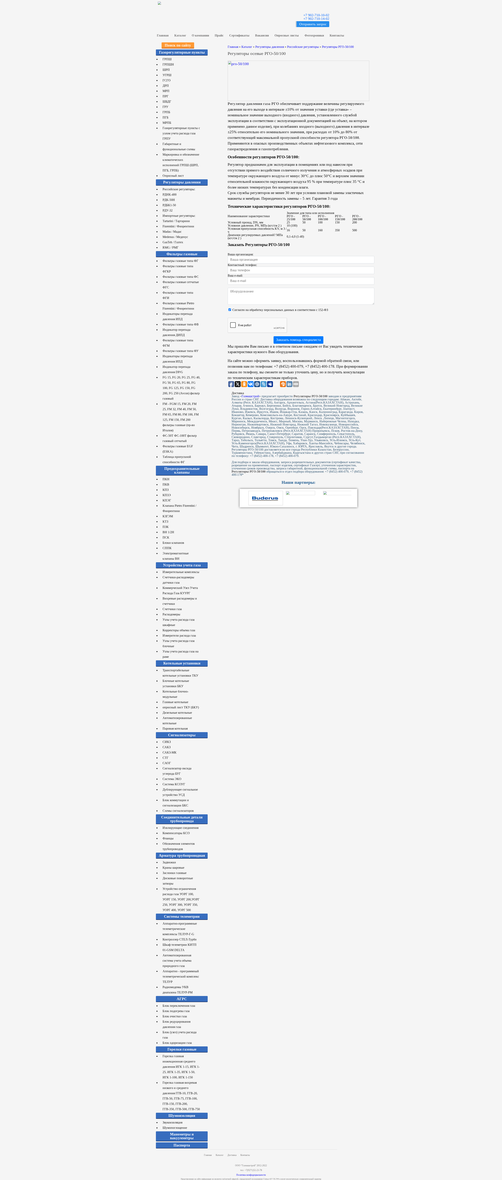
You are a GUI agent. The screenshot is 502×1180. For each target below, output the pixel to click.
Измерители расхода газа (179, 635)
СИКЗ (167, 742)
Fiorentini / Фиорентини (178, 226)
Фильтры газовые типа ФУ (180, 351)
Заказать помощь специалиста (298, 340)
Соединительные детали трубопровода (182, 819)
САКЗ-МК (169, 752)
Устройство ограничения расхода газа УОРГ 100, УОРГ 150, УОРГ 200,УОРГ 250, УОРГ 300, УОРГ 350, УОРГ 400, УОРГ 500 (181, 899)
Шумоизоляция (181, 1115)
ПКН (166, 479)
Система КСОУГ (174, 784)
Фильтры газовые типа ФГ (180, 260)
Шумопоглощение (175, 1127)
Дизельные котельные (177, 712)
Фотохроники (314, 35)
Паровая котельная (175, 728)
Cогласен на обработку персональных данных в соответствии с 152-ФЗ (280, 310)
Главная (163, 35)
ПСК (166, 537)
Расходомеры (171, 614)
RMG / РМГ (170, 247)
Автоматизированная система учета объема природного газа (177, 961)
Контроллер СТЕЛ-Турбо (179, 939)
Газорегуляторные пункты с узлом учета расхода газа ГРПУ (181, 133)
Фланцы (168, 838)
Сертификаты (239, 35)
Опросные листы (287, 35)
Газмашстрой (250, 396)
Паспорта (182, 1145)
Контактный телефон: (242, 265)
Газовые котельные (175, 702)
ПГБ (165, 117)
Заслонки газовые (174, 873)
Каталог (180, 35)
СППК (167, 548)
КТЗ (165, 521)
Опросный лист (173, 175)
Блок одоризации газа (177, 1042)
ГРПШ (167, 59)
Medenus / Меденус (175, 237)
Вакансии (262, 35)
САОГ (167, 763)
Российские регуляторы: (179, 189)
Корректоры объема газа (179, 630)
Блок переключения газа (179, 1005)
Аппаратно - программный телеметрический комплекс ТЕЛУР (181, 976)
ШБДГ (167, 101)
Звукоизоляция (172, 1122)
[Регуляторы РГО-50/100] (298, 81)
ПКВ (166, 484)
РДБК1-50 (169, 205)
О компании (200, 35)
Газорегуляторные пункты (182, 52)
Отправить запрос (312, 24)
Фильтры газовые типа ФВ (181, 324)
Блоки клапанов (173, 542)
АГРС (182, 999)
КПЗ (166, 489)
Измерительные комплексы (181, 572)
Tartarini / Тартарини (176, 221)
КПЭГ (167, 500)
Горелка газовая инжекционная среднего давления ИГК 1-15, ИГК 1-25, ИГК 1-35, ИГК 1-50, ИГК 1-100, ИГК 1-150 (181, 1066)
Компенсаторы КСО (176, 833)
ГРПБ (166, 112)
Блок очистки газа (175, 1016)
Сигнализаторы (182, 735)
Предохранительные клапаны (181, 470)
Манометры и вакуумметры (182, 1136)
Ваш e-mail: (235, 275)
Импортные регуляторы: (179, 215)
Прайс (219, 35)
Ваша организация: (240, 254)
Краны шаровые (173, 867)
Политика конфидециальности (251, 1175)
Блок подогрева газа (176, 1011)
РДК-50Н (169, 199)
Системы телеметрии (182, 916)
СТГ (165, 757)
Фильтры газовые (181, 254)
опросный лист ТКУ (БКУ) (181, 707)
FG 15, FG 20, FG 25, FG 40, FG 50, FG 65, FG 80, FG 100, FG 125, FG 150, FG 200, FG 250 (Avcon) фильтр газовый (181, 388)
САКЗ (167, 747)
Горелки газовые (181, 1049)
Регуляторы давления (182, 182)
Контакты (337, 35)
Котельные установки (181, 663)
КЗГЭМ (168, 516)
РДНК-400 (169, 194)
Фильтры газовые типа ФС (181, 276)
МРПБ (167, 122)
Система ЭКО (172, 779)
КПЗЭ (167, 495)
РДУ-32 (168, 210)
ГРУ (165, 106)
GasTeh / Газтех (173, 242)
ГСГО (167, 80)
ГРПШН (168, 64)
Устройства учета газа (182, 565)
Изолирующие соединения (180, 827)
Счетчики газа (172, 609)
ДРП (166, 85)
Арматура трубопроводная (182, 855)
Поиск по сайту (178, 45)
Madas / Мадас (172, 231)
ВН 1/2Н (168, 532)
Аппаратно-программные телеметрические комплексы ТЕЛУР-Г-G (180, 929)
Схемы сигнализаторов (178, 810)
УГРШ (167, 75)
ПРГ (165, 96)
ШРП (166, 69)
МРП (166, 91)
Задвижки (169, 862)
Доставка (231, 1155)
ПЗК (166, 526)
